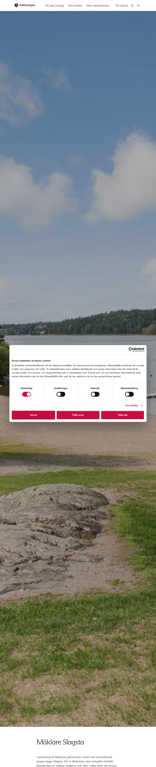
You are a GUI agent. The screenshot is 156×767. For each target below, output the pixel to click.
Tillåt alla (122, 415)
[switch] (61, 394)
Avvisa (33, 415)
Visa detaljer (131, 405)
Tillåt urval (78, 415)
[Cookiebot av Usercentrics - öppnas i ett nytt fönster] (131, 349)
